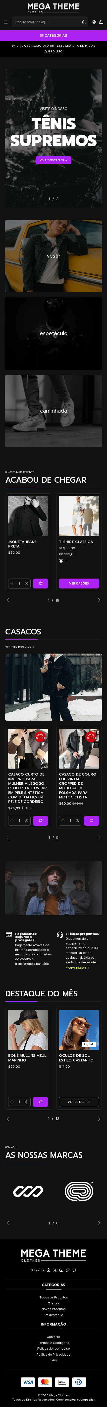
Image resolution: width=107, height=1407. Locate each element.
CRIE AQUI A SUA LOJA (54, 51)
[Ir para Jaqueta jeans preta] (28, 516)
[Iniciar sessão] (94, 22)
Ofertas (53, 1303)
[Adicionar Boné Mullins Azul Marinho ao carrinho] (40, 1102)
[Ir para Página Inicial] (53, 8)
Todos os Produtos (53, 1297)
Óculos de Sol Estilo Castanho (76, 1058)
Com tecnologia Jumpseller (75, 1399)
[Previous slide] (9, 600)
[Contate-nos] (28, 950)
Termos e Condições (53, 1343)
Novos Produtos (54, 1309)
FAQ (54, 1360)
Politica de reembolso (53, 1348)
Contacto (53, 1337)
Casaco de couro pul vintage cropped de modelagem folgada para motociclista (77, 786)
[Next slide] (98, 600)
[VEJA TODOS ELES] (53, 138)
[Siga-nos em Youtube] (61, 1270)
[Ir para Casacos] (53, 687)
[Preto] (66, 561)
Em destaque (53, 1315)
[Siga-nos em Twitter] (55, 1270)
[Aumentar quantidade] (26, 583)
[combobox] (50, 22)
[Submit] (84, 22)
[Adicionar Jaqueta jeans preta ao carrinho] (40, 583)
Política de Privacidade (53, 1354)
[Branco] (61, 561)
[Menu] (6, 22)
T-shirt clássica (76, 541)
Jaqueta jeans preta (22, 544)
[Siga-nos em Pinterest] (74, 1270)
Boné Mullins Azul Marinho (27, 1058)
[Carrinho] (101, 22)
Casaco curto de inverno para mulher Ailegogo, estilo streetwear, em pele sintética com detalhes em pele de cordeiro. (28, 788)
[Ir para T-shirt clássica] (79, 516)
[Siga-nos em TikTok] (67, 1270)
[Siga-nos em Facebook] (48, 1270)
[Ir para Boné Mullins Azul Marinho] (28, 1030)
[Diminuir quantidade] (12, 583)
